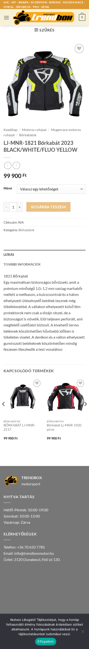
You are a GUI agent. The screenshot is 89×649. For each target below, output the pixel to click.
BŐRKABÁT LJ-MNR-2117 (19, 427)
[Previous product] (16, 165)
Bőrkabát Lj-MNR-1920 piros (64, 427)
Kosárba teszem (48, 207)
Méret (8, 188)
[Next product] (7, 165)
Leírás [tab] (9, 254)
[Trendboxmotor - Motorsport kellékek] (44, 17)
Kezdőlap (10, 130)
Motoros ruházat (34, 130)
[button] (6, 17)
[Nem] (82, 633)
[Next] (85, 413)
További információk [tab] (22, 264)
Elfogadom (45, 641)
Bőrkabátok (27, 135)
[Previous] (4, 413)
